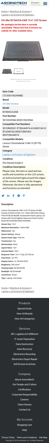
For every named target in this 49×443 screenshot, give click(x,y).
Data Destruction (24, 344)
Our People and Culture (24, 384)
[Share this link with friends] (3, 196)
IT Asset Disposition (24, 339)
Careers (24, 399)
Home (4, 11)
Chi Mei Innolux (11, 103)
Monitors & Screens (20, 11)
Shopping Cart (24, 425)
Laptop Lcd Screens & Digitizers (17, 15)
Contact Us (24, 409)
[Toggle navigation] (45, 3)
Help (24, 430)
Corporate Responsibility (24, 394)
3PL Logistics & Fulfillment (24, 334)
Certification (24, 389)
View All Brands (24, 313)
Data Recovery (24, 349)
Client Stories (24, 404)
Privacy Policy (8, 437)
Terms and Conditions (27, 437)
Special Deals (24, 308)
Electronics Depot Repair (24, 359)
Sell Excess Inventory (25, 364)
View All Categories (25, 318)
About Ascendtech (24, 379)
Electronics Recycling (24, 354)
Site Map (43, 437)
